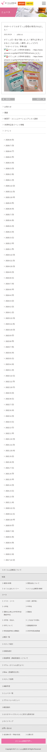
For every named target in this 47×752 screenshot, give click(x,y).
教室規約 (7, 707)
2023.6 (8, 353)
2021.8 (8, 462)
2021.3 (8, 491)
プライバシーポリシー (12, 700)
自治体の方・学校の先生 (12, 734)
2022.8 (8, 399)
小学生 (6, 606)
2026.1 (8, 180)
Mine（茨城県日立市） (12, 672)
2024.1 (8, 312)
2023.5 (8, 358)
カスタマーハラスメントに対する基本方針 (19, 714)
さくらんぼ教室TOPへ (23, 741)
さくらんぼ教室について (12, 570)
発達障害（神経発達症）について (16, 658)
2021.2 (8, 497)
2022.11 (9, 382)
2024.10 (9, 266)
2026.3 (8, 169)
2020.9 (8, 526)
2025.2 (8, 243)
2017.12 (9, 560)
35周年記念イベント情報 (14, 125)
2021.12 (9, 439)
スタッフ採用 (8, 679)
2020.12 (9, 508)
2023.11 (9, 324)
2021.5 (8, 479)
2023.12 (9, 318)
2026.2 (8, 174)
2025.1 (8, 249)
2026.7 (8, 146)
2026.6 (8, 151)
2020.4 (8, 543)
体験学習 (30, 3)
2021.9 (8, 456)
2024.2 (8, 307)
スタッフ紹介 (8, 644)
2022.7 (8, 405)
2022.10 (9, 387)
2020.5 (8, 537)
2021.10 (9, 451)
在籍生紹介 (8, 651)
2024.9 (8, 272)
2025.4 (8, 232)
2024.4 (8, 295)
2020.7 (8, 531)
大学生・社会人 (9, 620)
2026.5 (8, 157)
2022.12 (9, 376)
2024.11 (9, 261)
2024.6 (8, 289)
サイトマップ (8, 721)
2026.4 (8, 163)
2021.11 (9, 445)
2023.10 (9, 330)
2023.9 (8, 336)
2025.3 (8, 238)
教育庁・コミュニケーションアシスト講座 (21, 119)
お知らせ (7, 107)
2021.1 (8, 502)
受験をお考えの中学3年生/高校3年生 (13, 613)
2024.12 (9, 255)
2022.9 (8, 393)
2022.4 (8, 416)
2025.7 (8, 215)
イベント (7, 131)
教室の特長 (7, 583)
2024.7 (8, 284)
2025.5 (8, 226)
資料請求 (22, 3)
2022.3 (8, 422)
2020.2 (8, 554)
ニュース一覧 (8, 693)
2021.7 (8, 468)
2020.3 (8, 548)
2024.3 (8, 301)
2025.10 (9, 197)
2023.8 (8, 341)
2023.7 (8, 347)
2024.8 (8, 278)
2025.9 (8, 203)
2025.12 (9, 186)
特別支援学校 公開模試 (11, 631)
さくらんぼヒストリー (11, 589)
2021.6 (8, 474)
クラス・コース (9, 601)
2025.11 (9, 192)
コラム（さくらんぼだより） (14, 665)
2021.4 (8, 485)
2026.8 (8, 140)
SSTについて (8, 625)
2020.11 (9, 514)
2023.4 (8, 364)
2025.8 (8, 209)
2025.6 (8, 220)
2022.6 (8, 410)
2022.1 (8, 433)
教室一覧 (7, 637)
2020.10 (9, 520)
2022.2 (8, 428)
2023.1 (8, 370)
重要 (6, 113)
